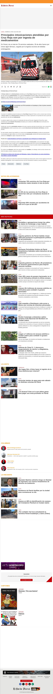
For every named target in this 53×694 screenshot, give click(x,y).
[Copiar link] (17, 87)
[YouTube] (26, 684)
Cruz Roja (26, 163)
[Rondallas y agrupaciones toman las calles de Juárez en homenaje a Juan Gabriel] (9, 226)
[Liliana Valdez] (3, 461)
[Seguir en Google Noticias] (51, 87)
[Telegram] (11, 87)
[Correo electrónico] (14, 87)
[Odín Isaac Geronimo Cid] (3, 455)
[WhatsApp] (8, 87)
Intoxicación (10, 163)
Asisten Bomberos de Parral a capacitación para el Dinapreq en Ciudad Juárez (26, 138)
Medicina (19, 163)
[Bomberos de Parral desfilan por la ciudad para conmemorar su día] (9, 492)
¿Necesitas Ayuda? (26, 680)
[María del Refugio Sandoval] (3, 448)
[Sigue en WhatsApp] (49, 87)
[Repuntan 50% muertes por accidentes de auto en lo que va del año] (9, 204)
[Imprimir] (20, 87)
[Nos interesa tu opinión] (26, 672)
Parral (3, 163)
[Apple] (29, 684)
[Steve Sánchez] (3, 468)
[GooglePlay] (33, 684)
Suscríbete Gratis (26, 580)
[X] (5, 87)
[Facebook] (2, 87)
